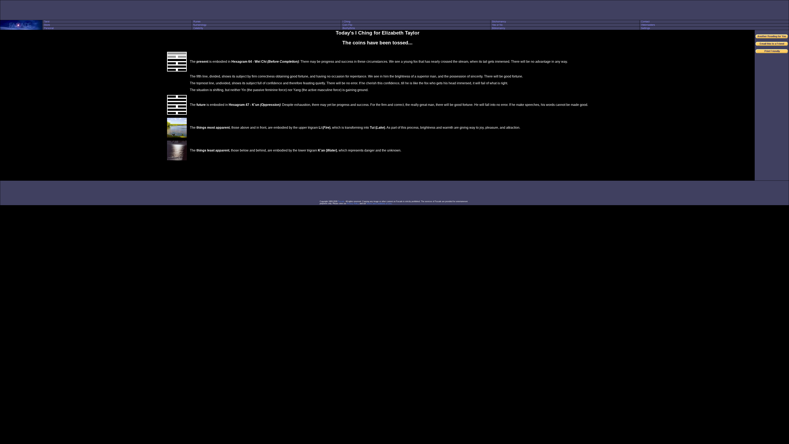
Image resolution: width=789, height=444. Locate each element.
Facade (341, 201)
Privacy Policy (353, 203)
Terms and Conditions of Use (379, 203)
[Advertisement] (394, 10)
